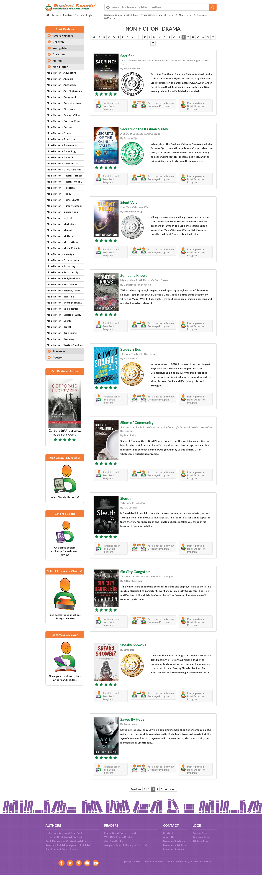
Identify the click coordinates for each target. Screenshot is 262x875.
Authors (56, 15)
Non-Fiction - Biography (61, 108)
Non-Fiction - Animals (60, 78)
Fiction (170, 15)
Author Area (199, 832)
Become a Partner (173, 849)
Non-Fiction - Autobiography (64, 102)
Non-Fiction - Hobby (59, 193)
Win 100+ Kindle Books (118, 837)
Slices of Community (137, 422)
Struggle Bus (130, 349)
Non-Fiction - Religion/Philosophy (65, 278)
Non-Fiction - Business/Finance (65, 115)
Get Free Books (113, 841)
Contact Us (170, 832)
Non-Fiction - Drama (59, 133)
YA (145, 15)
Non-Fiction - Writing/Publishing (65, 344)
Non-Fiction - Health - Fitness (65, 175)
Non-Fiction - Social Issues (62, 308)
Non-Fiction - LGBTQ (59, 217)
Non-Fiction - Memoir (60, 229)
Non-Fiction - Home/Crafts (63, 199)
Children (134, 15)
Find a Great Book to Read (120, 832)
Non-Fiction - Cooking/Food (64, 121)
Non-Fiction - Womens (60, 338)
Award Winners (116, 15)
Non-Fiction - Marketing (61, 223)
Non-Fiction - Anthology (61, 84)
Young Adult (61, 48)
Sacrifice (127, 56)
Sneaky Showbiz (133, 645)
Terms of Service (204, 861)
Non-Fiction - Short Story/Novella (65, 302)
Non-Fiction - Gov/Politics (62, 163)
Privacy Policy (181, 861)
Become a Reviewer (174, 841)
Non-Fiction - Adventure (61, 72)
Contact (79, 15)
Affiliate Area (200, 841)
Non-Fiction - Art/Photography (65, 90)
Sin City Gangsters (135, 572)
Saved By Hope (132, 719)
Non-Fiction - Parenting (61, 266)
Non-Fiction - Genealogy (61, 151)
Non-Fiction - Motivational (63, 242)
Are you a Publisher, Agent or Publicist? (68, 845)
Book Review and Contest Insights (65, 841)
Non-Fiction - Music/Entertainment (65, 248)
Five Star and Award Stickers (62, 849)
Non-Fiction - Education (61, 139)
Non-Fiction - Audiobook (62, 96)
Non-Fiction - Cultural (60, 127)
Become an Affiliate (174, 845)
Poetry (111, 18)
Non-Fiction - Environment (63, 145)
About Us (168, 837)
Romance (202, 15)
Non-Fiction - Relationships (63, 272)
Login (89, 15)
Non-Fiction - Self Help (60, 296)
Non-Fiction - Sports (59, 320)
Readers (68, 15)
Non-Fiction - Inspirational (63, 211)
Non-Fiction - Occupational (63, 260)
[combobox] (160, 7)
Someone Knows (133, 275)
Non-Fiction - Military (60, 236)
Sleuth (125, 498)
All (94, 37)
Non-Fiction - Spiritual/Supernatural (65, 314)
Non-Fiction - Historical (61, 187)
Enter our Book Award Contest (63, 837)
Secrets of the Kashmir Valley (144, 129)
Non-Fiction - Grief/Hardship (64, 169)
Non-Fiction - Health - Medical (65, 181)
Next (172, 789)
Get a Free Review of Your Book (64, 832)
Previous (136, 789)
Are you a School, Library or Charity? (125, 845)
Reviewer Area (201, 837)
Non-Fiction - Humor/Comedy (64, 205)
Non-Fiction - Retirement (62, 284)
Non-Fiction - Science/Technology (65, 290)
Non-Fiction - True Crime (62, 332)
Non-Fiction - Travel (59, 326)
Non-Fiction (185, 15)
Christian (156, 15)
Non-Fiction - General (60, 157)
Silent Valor (129, 202)
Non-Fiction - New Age (60, 254)
